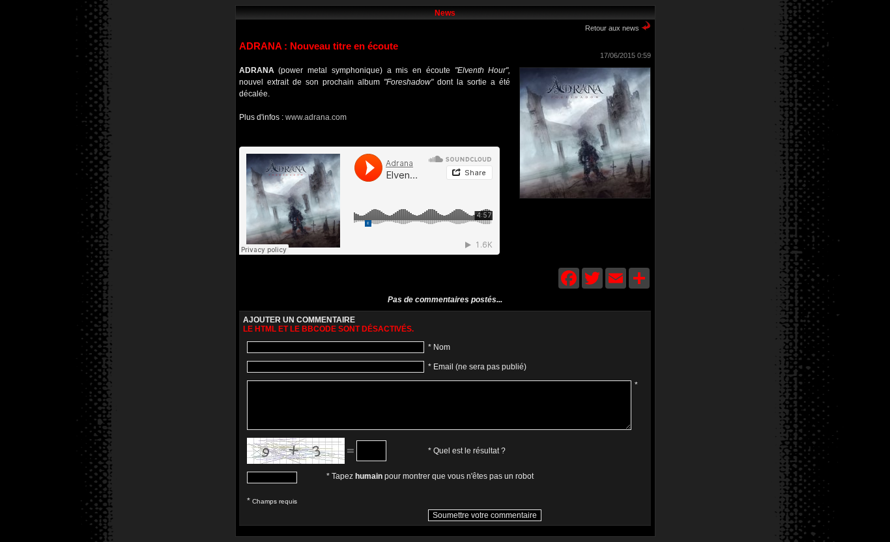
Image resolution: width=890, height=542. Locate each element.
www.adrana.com (316, 117)
